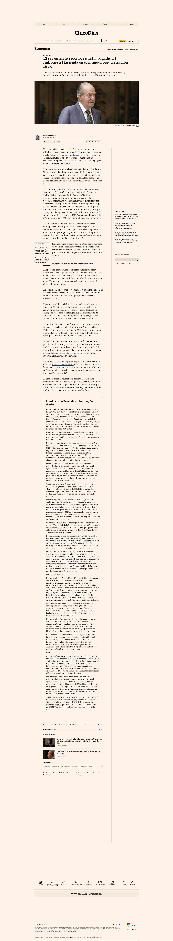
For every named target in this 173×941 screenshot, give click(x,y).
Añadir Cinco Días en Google (95, 141)
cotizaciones (112, 884)
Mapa (84, 937)
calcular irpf (40, 884)
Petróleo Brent (79, 24)
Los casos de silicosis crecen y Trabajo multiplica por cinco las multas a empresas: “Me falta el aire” (126, 233)
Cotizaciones (72, 41)
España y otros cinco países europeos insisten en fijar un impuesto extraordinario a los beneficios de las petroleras (125, 226)
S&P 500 (58, 24)
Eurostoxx (122, 263)
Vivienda (108, 49)
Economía (65, 41)
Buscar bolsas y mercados (123, 255)
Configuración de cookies (59, 937)
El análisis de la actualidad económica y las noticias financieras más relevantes (66, 724)
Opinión (98, 41)
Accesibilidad (79, 937)
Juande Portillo (49, 135)
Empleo (114, 49)
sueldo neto (64, 884)
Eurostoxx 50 (100, 24)
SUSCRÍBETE (122, 41)
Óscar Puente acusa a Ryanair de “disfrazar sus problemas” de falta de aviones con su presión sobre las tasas (126, 217)
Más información (47, 775)
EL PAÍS (104, 40)
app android (133, 884)
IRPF (61, 766)
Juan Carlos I (46, 766)
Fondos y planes (81, 41)
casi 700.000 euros (79, 160)
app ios (124, 884)
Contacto (37, 937)
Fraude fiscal (55, 766)
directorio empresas (100, 884)
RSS (87, 937)
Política (126, 49)
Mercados (59, 41)
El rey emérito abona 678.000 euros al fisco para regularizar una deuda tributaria (42, 260)
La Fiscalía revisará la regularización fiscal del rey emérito (79, 752)
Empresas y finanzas (51, 41)
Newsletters (91, 937)
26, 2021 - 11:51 (48, 137)
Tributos (91, 766)
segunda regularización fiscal (80, 155)
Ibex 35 (40, 24)
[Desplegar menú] (36, 32)
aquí (81, 775)
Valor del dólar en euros (123, 24)
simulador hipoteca (52, 884)
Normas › (100, 729)
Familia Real (84, 766)
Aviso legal (41, 937)
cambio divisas (88, 884)
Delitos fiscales (75, 766)
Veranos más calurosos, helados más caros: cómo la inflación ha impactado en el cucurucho (126, 240)
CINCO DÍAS (59, 745)
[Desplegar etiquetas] (101, 766)
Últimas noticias (91, 41)
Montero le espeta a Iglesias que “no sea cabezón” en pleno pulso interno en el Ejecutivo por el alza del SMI (79, 741)
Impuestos (120, 49)
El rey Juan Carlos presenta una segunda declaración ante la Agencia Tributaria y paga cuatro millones (42, 250)
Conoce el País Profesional (87, 894)
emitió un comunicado (63, 364)
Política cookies (48, 937)
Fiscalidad (46, 55)
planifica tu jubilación (76, 884)
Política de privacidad (70, 937)
